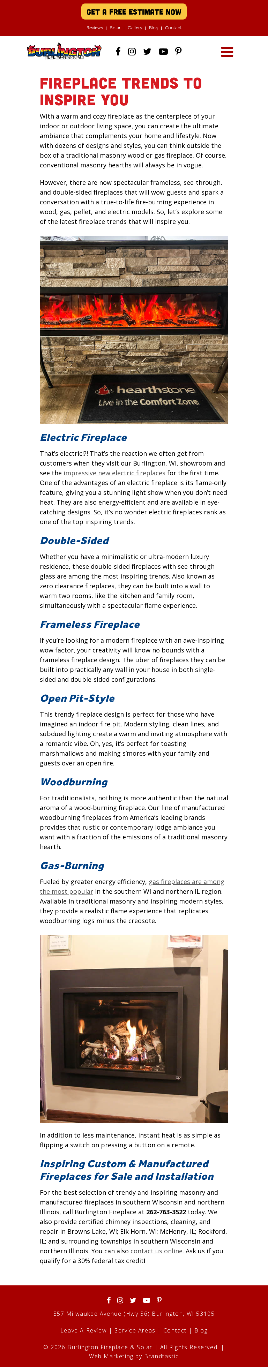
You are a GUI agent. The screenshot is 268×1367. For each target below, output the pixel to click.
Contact (173, 28)
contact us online (157, 1251)
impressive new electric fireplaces (114, 473)
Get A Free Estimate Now (134, 11)
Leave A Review (83, 1330)
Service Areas (135, 1330)
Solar (115, 28)
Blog (153, 28)
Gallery (135, 28)
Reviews (95, 28)
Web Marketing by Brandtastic (134, 1356)
